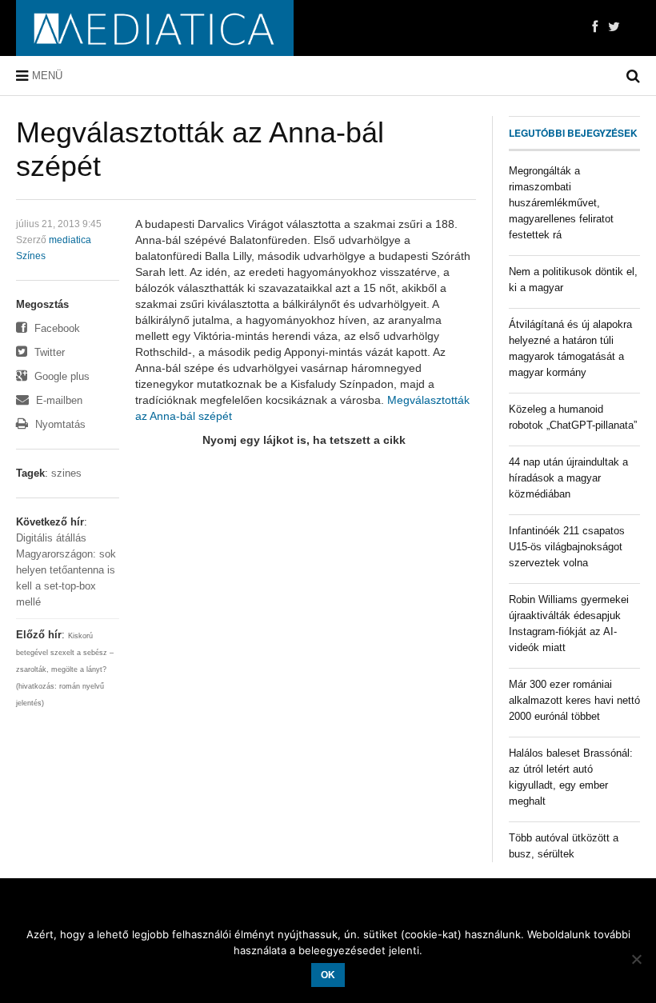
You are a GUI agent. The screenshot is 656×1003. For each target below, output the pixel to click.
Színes (31, 256)
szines (66, 473)
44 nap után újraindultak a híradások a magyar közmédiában (568, 478)
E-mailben (57, 400)
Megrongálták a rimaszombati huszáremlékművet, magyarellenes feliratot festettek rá (561, 203)
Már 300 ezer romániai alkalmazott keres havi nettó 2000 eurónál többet (574, 700)
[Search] (633, 76)
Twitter (48, 352)
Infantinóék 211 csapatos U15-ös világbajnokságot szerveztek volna (567, 547)
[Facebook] (595, 27)
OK (328, 975)
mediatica (70, 240)
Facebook (55, 328)
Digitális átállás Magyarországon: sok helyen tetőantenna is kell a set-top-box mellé (66, 570)
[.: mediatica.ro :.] (155, 28)
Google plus (60, 376)
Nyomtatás (59, 424)
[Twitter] (614, 27)
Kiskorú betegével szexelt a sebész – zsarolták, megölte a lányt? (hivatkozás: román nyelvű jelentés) (65, 669)
